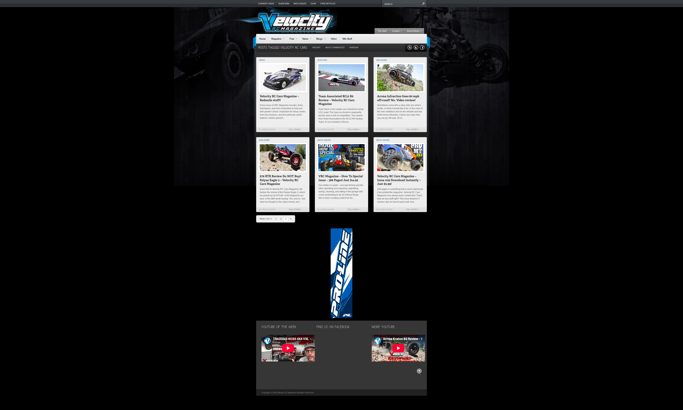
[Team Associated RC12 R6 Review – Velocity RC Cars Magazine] (337, 100)
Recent (317, 47)
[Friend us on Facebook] (422, 47)
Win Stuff (347, 38)
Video (334, 38)
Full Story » (295, 129)
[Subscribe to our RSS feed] (409, 47)
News (304, 39)
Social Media (411, 31)
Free (290, 39)
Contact (394, 31)
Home (262, 38)
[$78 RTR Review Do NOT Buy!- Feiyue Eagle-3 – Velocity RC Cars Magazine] (281, 180)
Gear (313, 3)
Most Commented (335, 47)
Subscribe (283, 3)
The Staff (382, 31)
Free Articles (327, 3)
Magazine (274, 39)
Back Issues (300, 3)
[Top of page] (419, 372)
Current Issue (266, 3)
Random (354, 47)
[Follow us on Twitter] (416, 47)
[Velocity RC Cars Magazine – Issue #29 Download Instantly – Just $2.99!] (399, 180)
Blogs (317, 39)
